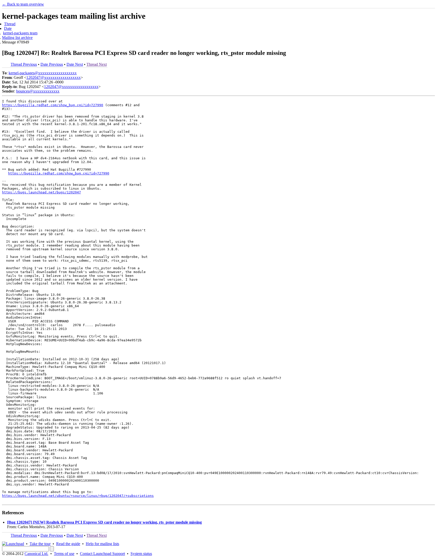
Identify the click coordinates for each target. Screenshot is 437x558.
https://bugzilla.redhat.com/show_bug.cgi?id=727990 (52, 105)
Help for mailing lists (102, 544)
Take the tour (40, 544)
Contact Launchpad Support (102, 553)
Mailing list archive (17, 37)
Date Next (75, 64)
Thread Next (96, 64)
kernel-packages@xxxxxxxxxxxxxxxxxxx (43, 73)
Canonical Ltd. (36, 553)
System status (141, 553)
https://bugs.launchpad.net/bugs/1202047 (41, 192)
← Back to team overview (23, 4)
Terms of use (64, 553)
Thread (9, 24)
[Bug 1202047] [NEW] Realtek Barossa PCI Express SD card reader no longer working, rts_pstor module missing (104, 522)
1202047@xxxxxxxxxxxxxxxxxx (53, 77)
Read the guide (68, 544)
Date (8, 28)
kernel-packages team (20, 33)
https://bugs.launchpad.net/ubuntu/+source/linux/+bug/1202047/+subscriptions (78, 496)
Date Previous (51, 64)
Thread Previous (24, 64)
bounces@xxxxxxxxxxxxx (37, 91)
